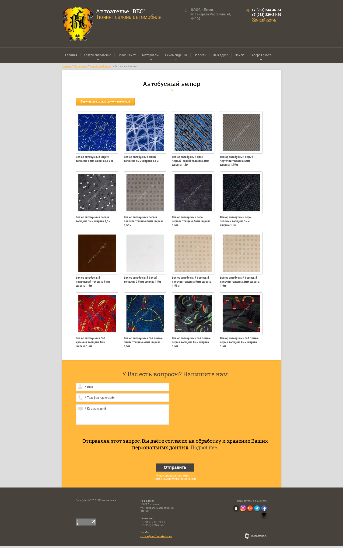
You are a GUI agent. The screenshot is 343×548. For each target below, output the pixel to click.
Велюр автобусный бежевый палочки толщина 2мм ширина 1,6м (239, 281)
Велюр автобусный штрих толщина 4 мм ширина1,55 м (94, 159)
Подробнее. (204, 447)
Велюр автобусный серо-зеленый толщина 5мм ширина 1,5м (236, 221)
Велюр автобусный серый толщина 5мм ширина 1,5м (93, 219)
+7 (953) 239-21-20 (266, 14)
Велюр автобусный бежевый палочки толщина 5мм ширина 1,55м (191, 281)
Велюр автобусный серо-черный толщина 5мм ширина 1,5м (191, 221)
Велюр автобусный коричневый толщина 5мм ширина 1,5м (93, 281)
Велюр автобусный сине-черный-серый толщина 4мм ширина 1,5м (190, 161)
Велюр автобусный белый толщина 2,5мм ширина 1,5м (142, 279)
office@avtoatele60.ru (156, 536)
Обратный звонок (264, 19)
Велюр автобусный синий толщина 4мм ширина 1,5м (141, 159)
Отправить (175, 467)
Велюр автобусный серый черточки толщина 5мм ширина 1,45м (236, 161)
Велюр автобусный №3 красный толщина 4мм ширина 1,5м (90, 342)
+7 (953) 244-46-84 (266, 10)
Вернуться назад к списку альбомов (105, 101)
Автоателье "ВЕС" (120, 11)
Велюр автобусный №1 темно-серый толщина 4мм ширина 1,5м (239, 342)
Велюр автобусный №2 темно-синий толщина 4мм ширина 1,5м (143, 342)
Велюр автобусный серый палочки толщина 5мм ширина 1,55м (143, 221)
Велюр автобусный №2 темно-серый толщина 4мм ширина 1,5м (191, 342)
